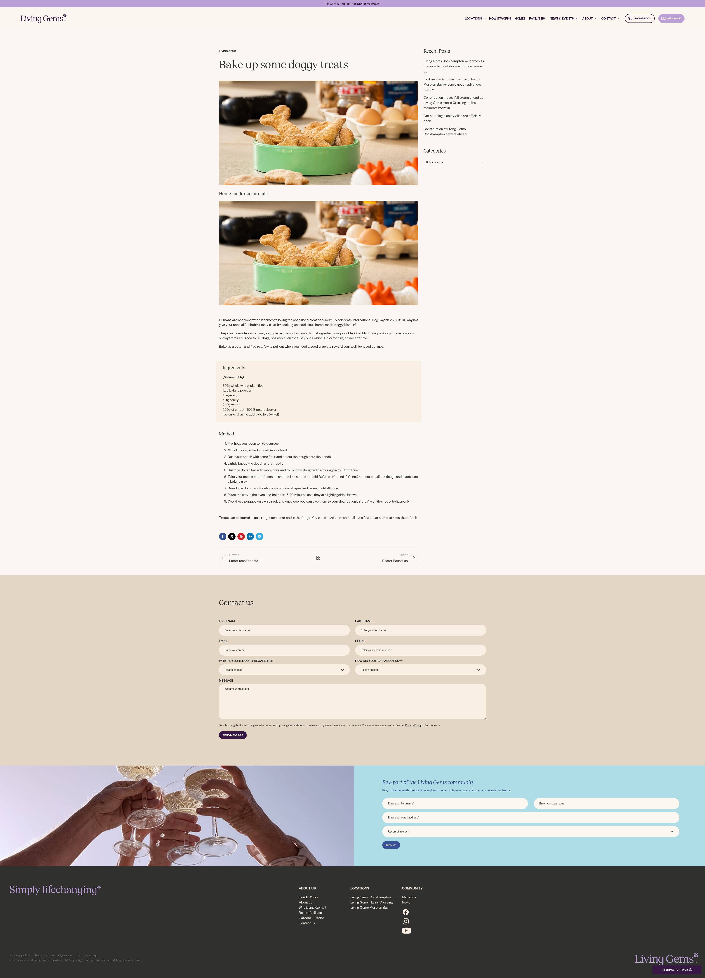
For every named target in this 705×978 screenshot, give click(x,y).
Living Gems (227, 51)
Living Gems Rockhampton (370, 897)
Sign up (391, 845)
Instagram (405, 921)
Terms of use (44, 955)
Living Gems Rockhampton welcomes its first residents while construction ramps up (454, 66)
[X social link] (232, 536)
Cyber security (69, 955)
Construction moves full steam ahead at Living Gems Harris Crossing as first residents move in (453, 102)
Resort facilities (310, 912)
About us (305, 902)
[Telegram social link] (259, 536)
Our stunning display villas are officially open (452, 118)
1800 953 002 (642, 18)
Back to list (318, 557)
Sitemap (91, 955)
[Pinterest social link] (241, 536)
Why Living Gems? (312, 907)
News (406, 902)
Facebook (405, 912)
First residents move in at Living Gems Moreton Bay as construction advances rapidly (453, 84)
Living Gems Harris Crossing (371, 902)
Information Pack (675, 970)
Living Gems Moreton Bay (369, 907)
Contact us (307, 923)
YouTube (406, 930)
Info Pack (674, 18)
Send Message (233, 735)
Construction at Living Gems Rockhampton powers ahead (445, 131)
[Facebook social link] (222, 536)
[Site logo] (43, 18)
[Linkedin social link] (250, 536)
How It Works (308, 897)
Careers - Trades (311, 917)
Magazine (409, 897)
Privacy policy (19, 955)
